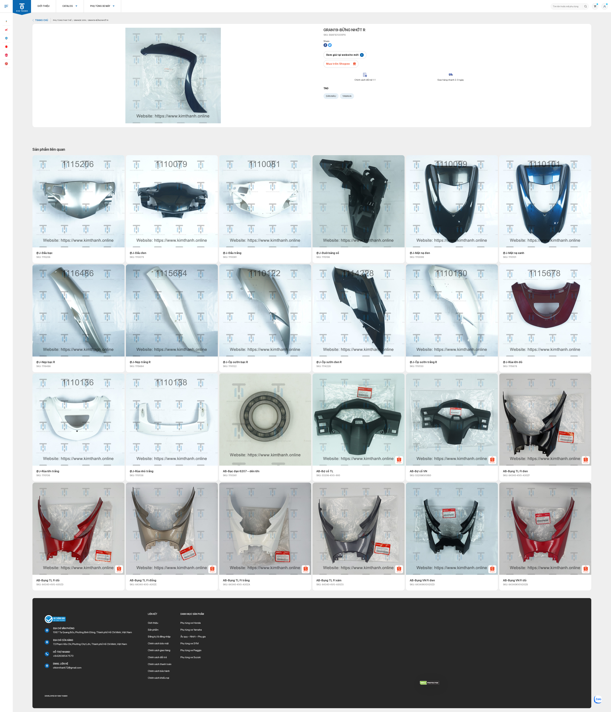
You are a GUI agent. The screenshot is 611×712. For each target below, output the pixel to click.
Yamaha (346, 96)
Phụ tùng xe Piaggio (190, 650)
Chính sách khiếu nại (158, 677)
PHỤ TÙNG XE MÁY (100, 6)
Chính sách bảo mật (158, 643)
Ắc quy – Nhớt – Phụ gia (193, 636)
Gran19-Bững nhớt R (98, 20)
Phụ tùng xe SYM (189, 643)
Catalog (67, 6)
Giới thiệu (43, 6)
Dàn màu (331, 96)
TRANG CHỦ (41, 20)
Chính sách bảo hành (159, 670)
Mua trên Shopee (338, 63)
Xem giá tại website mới (342, 54)
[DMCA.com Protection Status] (429, 682)
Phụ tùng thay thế (62, 20)
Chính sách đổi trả (157, 657)
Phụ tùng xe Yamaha (191, 629)
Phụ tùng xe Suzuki (190, 657)
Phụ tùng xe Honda (190, 622)
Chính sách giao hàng (159, 650)
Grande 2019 (80, 20)
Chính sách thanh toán (159, 664)
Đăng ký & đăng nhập (159, 636)
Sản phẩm (153, 629)
